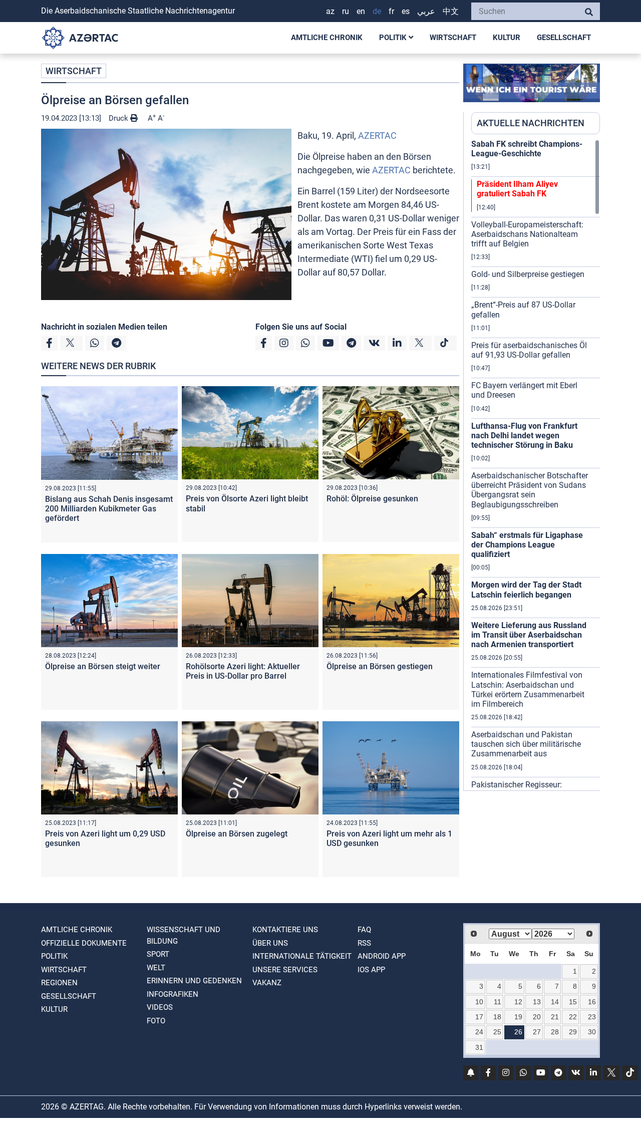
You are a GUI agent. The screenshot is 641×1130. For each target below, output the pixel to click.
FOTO (156, 1020)
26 (518, 1032)
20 (537, 1017)
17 (479, 1017)
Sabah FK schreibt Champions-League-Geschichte (526, 148)
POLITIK (394, 37)
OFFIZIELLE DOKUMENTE (84, 943)
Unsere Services (284, 969)
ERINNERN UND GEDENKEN (194, 980)
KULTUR (506, 37)
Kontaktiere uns (285, 929)
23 (592, 1017)
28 (555, 1032)
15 (573, 1002)
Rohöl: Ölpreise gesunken (372, 498)
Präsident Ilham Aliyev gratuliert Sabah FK (517, 188)
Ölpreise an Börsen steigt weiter (102, 666)
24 (479, 1032)
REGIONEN (59, 982)
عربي (426, 11)
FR (391, 11)
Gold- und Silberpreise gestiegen (527, 274)
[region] (535, 464)
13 (537, 1002)
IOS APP (371, 969)
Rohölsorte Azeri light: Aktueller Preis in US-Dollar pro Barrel (243, 671)
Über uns (270, 943)
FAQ (364, 929)
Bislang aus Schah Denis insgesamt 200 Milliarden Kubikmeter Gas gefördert (109, 508)
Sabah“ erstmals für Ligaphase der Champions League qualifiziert (527, 544)
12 (518, 1002)
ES (406, 11)
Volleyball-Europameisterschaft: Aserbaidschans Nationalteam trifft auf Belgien (527, 234)
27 (537, 1032)
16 (592, 1002)
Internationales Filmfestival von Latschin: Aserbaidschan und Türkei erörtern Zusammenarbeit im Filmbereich (527, 689)
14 (555, 1002)
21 (555, 1017)
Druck (119, 118)
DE (377, 11)
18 (497, 1017)
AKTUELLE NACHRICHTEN (530, 123)
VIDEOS (160, 1007)
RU (345, 11)
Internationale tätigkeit (302, 956)
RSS (364, 943)
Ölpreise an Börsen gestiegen (380, 666)
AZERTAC (377, 135)
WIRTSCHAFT (453, 37)
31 (479, 1047)
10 (479, 1002)
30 (592, 1032)
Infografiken (172, 994)
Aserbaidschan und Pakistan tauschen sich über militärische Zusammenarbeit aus (526, 744)
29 (573, 1032)
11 (497, 1002)
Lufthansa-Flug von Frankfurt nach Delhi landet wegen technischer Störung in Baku (524, 435)
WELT (156, 967)
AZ (330, 11)
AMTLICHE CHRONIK (327, 37)
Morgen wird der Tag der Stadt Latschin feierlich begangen (526, 589)
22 (573, 1017)
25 (497, 1032)
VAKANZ (266, 982)
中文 (451, 11)
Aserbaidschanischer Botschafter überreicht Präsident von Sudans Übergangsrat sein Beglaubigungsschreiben (529, 490)
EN (361, 11)
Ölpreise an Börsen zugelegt (236, 833)
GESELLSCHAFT (564, 37)
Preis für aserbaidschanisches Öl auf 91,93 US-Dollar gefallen (529, 350)
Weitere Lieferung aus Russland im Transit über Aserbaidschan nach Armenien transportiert (528, 635)
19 (518, 1017)
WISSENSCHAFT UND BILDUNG (183, 935)
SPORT (158, 954)
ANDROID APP (382, 956)
